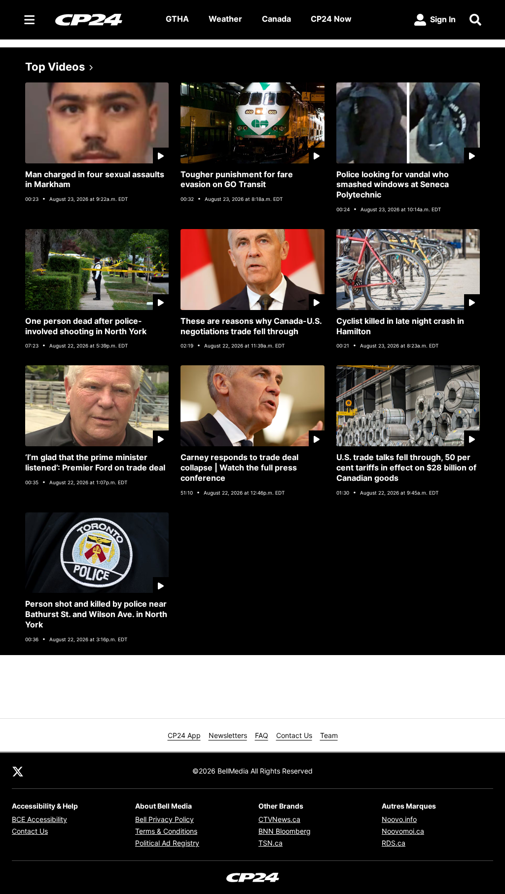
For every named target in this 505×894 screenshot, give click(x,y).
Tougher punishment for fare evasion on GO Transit (236, 179)
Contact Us (294, 735)
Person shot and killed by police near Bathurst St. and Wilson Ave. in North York (96, 614)
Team (329, 735)
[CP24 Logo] (102, 19)
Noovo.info (399, 819)
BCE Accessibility (39, 819)
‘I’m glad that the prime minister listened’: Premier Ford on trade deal (95, 462)
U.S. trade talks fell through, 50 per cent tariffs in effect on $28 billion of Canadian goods (406, 467)
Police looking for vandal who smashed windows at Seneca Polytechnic (392, 184)
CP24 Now (331, 19)
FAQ (261, 735)
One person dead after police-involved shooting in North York (85, 326)
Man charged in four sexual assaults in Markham (94, 179)
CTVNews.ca (279, 819)
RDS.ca (393, 843)
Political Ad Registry (167, 843)
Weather (225, 19)
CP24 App (184, 735)
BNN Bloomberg (284, 831)
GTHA (177, 19)
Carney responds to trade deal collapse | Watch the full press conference (239, 467)
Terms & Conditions (166, 831)
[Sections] (29, 20)
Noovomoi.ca (403, 831)
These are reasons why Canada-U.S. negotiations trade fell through (251, 326)
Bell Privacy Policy (164, 819)
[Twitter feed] (18, 771)
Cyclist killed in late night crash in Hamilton (400, 326)
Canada (276, 19)
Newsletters (228, 735)
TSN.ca (270, 843)
